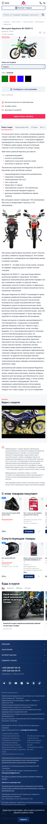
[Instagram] (22, 683)
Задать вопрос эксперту (23, 116)
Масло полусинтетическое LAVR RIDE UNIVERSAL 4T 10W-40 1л (33, 559)
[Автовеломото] (23, 3)
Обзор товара (6, 127)
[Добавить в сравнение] (43, 33)
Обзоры (19, 588)
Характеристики (21, 127)
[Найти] (43, 15)
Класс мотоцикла (9, 62)
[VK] (27, 683)
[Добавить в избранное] (39, 33)
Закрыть (23, 819)
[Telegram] (4, 683)
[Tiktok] (39, 683)
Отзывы (34, 127)
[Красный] (12, 79)
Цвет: (7, 73)
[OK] (33, 683)
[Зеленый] (5, 79)
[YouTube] (16, 683)
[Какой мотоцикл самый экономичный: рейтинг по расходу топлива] (23, 613)
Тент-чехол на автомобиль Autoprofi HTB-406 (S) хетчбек (33, 514)
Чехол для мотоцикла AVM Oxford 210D (11, 514)
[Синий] (20, 79)
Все (3, 588)
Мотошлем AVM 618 (8, 558)
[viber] (10, 683)
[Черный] (28, 79)
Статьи (27, 588)
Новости (10, 588)
